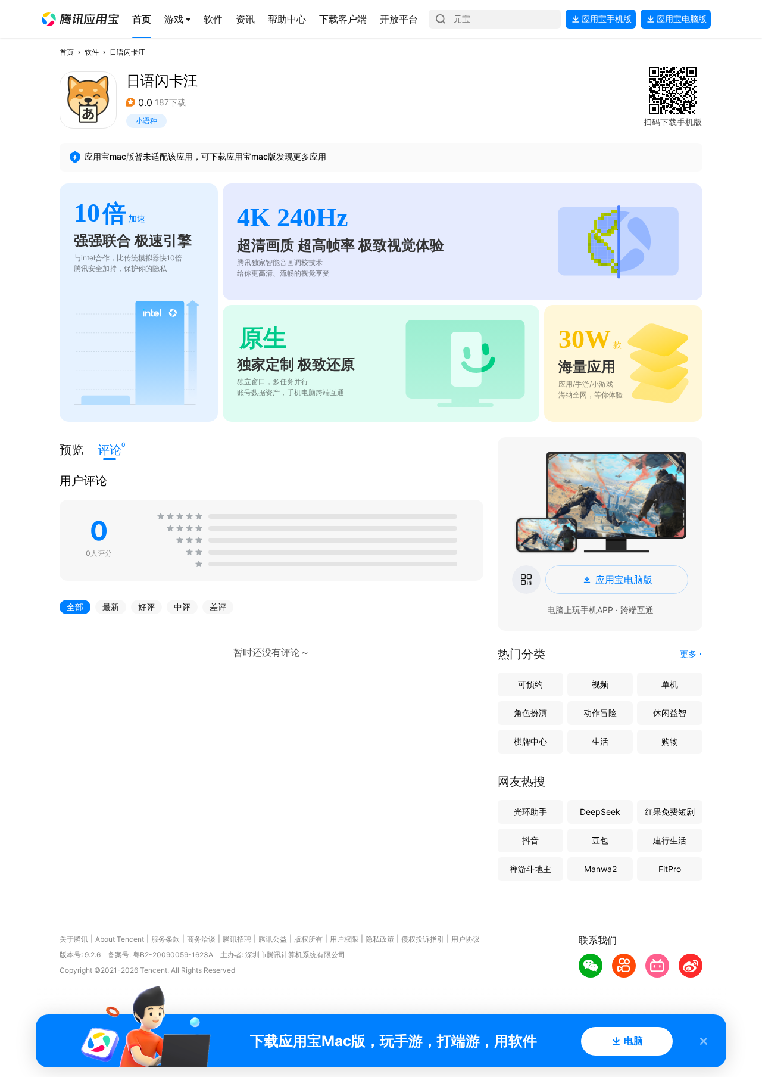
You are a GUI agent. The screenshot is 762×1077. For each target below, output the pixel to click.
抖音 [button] (530, 840)
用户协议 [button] (465, 939)
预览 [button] (71, 450)
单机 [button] (669, 684)
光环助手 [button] (530, 812)
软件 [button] (92, 52)
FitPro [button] (669, 869)
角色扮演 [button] (530, 713)
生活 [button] (600, 741)
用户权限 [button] (344, 939)
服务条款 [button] (165, 939)
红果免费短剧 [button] (670, 812)
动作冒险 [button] (600, 713)
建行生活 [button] (669, 840)
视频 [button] (600, 684)
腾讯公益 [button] (272, 939)
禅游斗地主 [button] (530, 869)
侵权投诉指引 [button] (422, 939)
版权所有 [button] (308, 939)
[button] (80, 19)
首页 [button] (67, 52)
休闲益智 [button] (669, 713)
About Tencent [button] (119, 939)
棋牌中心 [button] (530, 741)
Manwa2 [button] (600, 869)
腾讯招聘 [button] (237, 939)
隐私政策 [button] (380, 939)
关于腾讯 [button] (74, 939)
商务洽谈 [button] (201, 939)
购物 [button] (669, 741)
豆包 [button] (600, 840)
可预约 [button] (530, 684)
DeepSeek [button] (600, 812)
